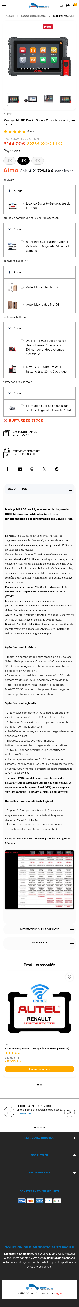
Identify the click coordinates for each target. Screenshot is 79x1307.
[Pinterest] (57, 469)
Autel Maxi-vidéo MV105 (43, 287)
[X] (44, 469)
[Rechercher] (61, 5)
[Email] (20, 469)
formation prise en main (18, 381)
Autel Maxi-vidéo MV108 (43, 304)
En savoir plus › (24, 1113)
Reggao (58, 1293)
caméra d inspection (16, 260)
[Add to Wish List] (69, 977)
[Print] (32, 469)
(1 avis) (30, 131)
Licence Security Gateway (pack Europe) (48, 206)
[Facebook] (7, 469)
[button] (13, 99)
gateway (8, 179)
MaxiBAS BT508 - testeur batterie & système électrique (46, 369)
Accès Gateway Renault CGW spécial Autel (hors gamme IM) (37, 1048)
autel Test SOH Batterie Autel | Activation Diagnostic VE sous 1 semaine (47, 246)
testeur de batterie (14, 317)
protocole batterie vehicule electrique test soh (31, 217)
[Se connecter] (68, 5)
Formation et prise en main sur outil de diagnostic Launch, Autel (48, 408)
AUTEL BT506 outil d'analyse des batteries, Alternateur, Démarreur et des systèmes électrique (46, 347)
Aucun (18, 191)
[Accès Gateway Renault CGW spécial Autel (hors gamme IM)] (39, 1007)
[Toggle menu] (4, 5)
